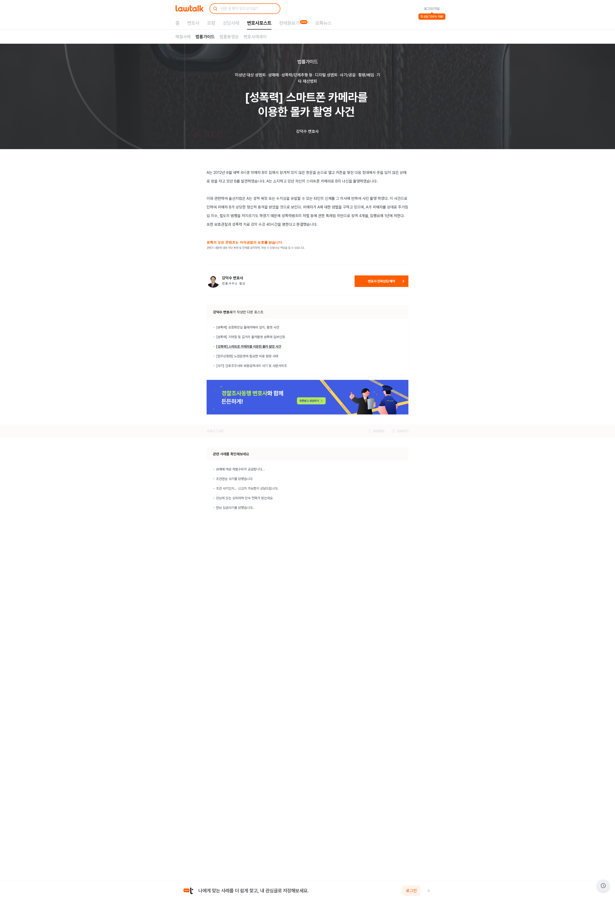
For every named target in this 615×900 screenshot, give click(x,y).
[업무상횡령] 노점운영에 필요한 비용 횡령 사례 (247, 356)
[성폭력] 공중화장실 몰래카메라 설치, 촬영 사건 (247, 327)
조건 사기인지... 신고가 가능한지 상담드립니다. (247, 488)
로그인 (411, 890)
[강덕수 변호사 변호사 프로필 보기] (213, 281)
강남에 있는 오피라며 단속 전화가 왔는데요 (244, 498)
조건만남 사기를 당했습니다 (234, 479)
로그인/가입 (432, 9)
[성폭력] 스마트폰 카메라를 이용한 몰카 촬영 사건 (248, 346)
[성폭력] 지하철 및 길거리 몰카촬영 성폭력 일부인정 (250, 337)
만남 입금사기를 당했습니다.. (235, 508)
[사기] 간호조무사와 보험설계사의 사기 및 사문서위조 (251, 366)
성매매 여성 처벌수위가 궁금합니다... (240, 469)
